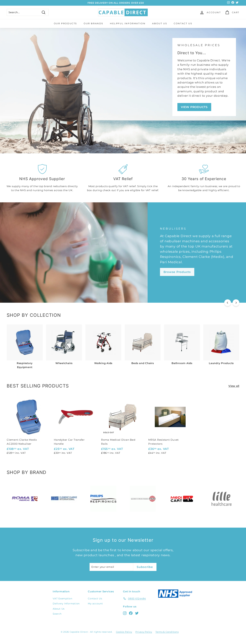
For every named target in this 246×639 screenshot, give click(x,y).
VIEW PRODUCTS (194, 107)
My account (95, 603)
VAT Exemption (62, 598)
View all (233, 385)
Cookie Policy (124, 631)
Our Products (65, 23)
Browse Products (177, 272)
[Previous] (227, 302)
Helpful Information (127, 23)
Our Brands (93, 23)
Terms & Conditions (167, 631)
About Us (159, 23)
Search (57, 613)
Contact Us (183, 23)
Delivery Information (66, 603)
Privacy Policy (143, 631)
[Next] (236, 302)
